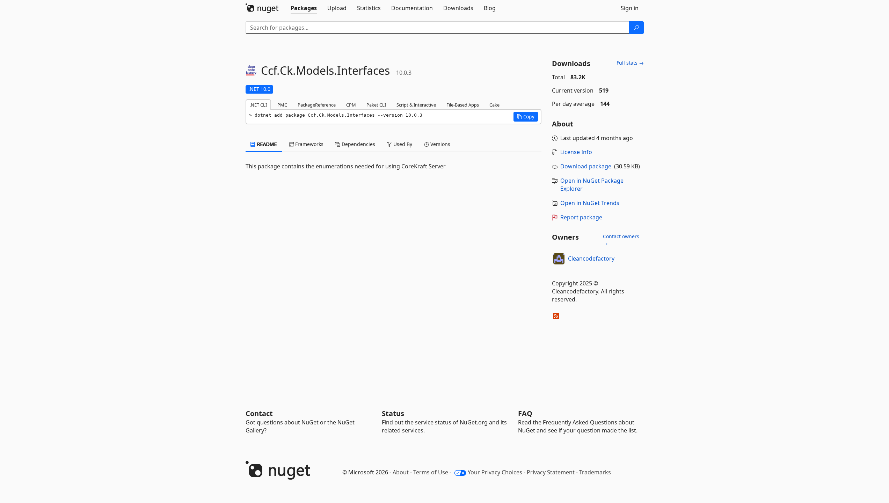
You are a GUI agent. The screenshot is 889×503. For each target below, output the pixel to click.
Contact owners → (621, 240)
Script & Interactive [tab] (416, 105)
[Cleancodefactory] (559, 259)
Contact (259, 413)
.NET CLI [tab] (258, 105)
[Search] (636, 27)
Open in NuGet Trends (589, 203)
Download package (585, 166)
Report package (581, 217)
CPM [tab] (351, 105)
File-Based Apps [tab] (462, 105)
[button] (525, 117)
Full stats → (630, 62)
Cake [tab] (494, 105)
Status (393, 413)
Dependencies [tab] (357, 144)
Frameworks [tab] (308, 144)
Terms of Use (430, 472)
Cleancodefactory (591, 258)
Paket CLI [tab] (376, 105)
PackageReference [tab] (317, 105)
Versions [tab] (439, 144)
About (401, 472)
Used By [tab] (402, 144)
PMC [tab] (282, 105)
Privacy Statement (551, 472)
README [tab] (266, 144)
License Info (576, 152)
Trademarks (595, 472)
